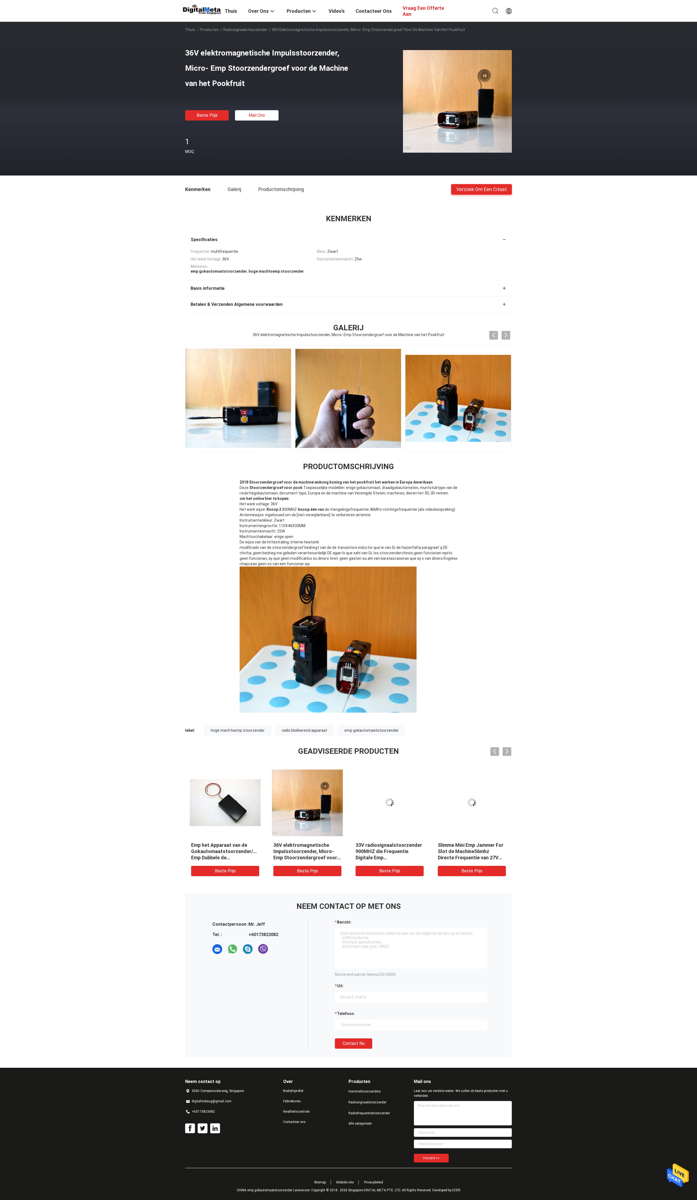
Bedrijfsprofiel (293, 1091)
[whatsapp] (232, 949)
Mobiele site (345, 1182)
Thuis (190, 29)
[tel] (278, 949)
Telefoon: (346, 1013)
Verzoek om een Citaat (481, 189)
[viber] (263, 949)
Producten (209, 29)
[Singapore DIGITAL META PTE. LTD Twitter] (202, 1128)
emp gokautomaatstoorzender (371, 730)
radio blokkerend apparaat (304, 730)
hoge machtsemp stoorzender (238, 730)
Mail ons (257, 115)
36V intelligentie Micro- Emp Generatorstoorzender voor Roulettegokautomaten (305, 851)
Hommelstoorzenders (364, 1091)
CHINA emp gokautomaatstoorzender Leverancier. (274, 1190)
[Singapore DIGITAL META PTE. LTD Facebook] (190, 1128)
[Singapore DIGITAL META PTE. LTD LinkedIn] (215, 1128)
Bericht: (344, 922)
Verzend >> (431, 1158)
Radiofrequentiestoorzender (369, 1113)
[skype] (248, 949)
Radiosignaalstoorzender (245, 29)
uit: (340, 986)
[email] (217, 949)
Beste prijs (207, 115)
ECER (456, 1190)
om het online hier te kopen (264, 498)
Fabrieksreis (292, 1101)
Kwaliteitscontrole (296, 1111)
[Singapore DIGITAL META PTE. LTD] (201, 9)
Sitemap (320, 1182)
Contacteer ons (294, 1122)
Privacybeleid (373, 1182)
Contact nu (354, 1043)
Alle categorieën (360, 1123)
